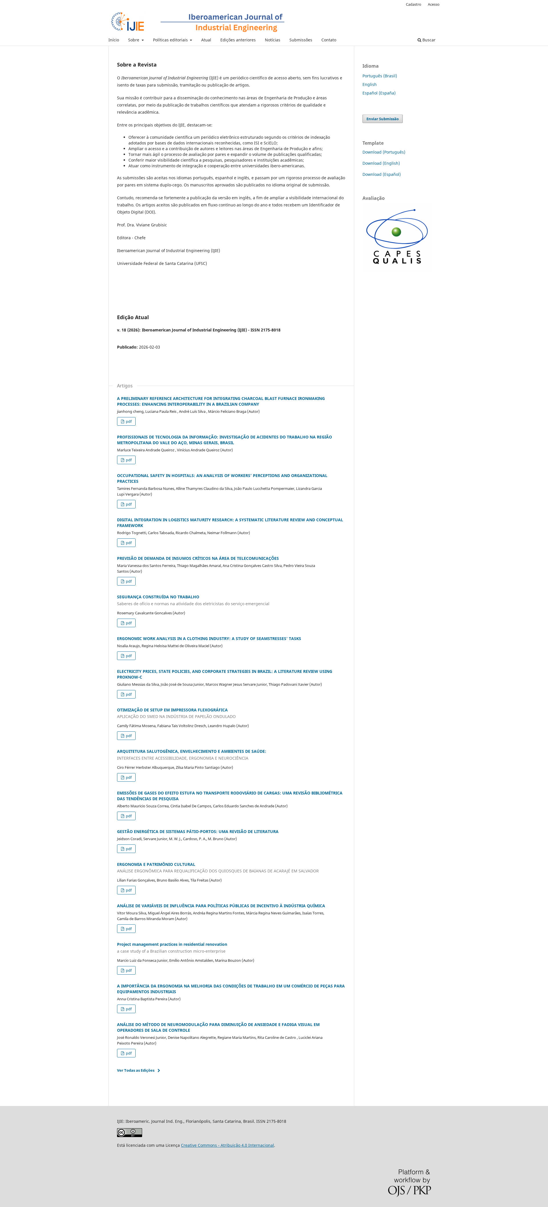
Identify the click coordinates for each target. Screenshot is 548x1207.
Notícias (272, 40)
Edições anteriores (238, 40)
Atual (206, 40)
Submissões (300, 40)
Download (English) (381, 163)
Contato (328, 40)
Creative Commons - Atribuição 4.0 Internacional (227, 1145)
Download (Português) (383, 152)
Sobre (134, 40)
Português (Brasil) (379, 76)
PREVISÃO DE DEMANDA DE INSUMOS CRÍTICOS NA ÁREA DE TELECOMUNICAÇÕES (198, 558)
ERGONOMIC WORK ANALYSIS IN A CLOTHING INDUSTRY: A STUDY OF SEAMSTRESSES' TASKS (209, 638)
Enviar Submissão (382, 118)
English (369, 84)
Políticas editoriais (171, 40)
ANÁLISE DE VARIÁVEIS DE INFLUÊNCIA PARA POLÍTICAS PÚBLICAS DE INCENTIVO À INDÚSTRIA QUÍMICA (221, 905)
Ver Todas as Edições (135, 1070)
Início (113, 40)
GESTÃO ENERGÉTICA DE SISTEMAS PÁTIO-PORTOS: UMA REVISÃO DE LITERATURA (198, 831)
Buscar (428, 40)
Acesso (434, 4)
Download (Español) (381, 174)
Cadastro (413, 4)
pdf (128, 421)
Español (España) (379, 93)
